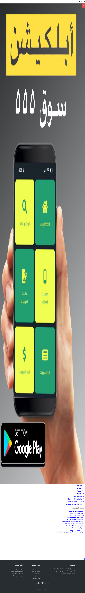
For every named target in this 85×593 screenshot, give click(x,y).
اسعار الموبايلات (36, 576)
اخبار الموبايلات (36, 573)
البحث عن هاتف (36, 578)
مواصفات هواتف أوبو (17, 573)
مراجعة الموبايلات (36, 571)
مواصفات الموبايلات (35, 569)
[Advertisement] (57, 545)
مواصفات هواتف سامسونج (16, 569)
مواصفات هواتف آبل (18, 576)
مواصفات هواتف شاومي (16, 571)
